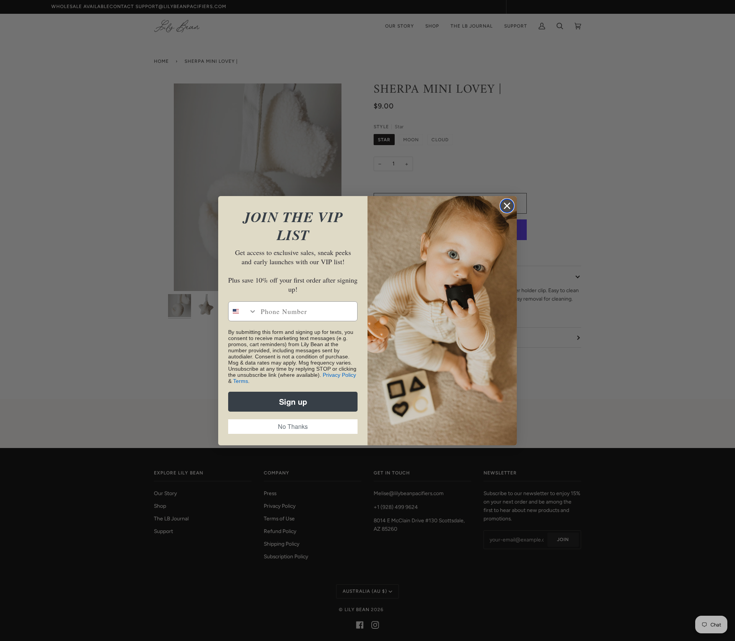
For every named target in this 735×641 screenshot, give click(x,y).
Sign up (293, 401)
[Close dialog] (507, 206)
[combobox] (243, 311)
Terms (240, 381)
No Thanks (293, 426)
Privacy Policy (339, 375)
